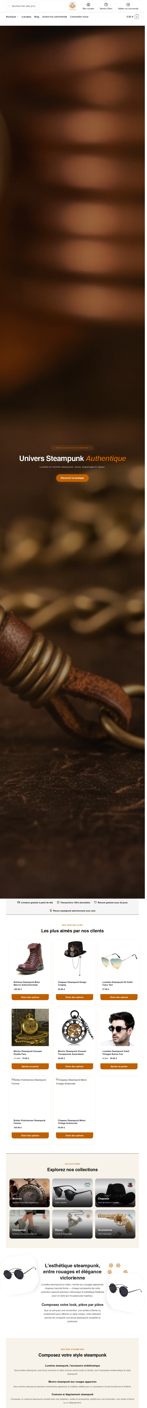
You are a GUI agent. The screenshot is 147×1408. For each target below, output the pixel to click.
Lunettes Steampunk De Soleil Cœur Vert (117, 983)
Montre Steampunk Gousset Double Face (28, 1052)
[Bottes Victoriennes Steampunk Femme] (30, 1096)
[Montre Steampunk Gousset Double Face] (30, 1027)
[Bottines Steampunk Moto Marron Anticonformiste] (30, 958)
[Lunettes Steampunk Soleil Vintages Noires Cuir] (119, 1027)
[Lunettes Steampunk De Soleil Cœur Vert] (119, 958)
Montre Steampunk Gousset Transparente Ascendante (72, 1052)
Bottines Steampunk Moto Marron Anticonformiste (27, 983)
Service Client (106, 8)
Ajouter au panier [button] (30, 1066)
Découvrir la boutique (72, 478)
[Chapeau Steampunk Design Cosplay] (74, 958)
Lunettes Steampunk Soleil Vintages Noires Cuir (115, 1052)
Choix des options (30, 997)
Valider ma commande (128, 8)
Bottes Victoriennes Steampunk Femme (29, 1122)
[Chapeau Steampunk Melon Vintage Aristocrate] (74, 1096)
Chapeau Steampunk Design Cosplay (72, 983)
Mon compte (88, 8)
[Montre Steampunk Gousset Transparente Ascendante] (74, 1027)
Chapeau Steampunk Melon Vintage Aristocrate (72, 1122)
